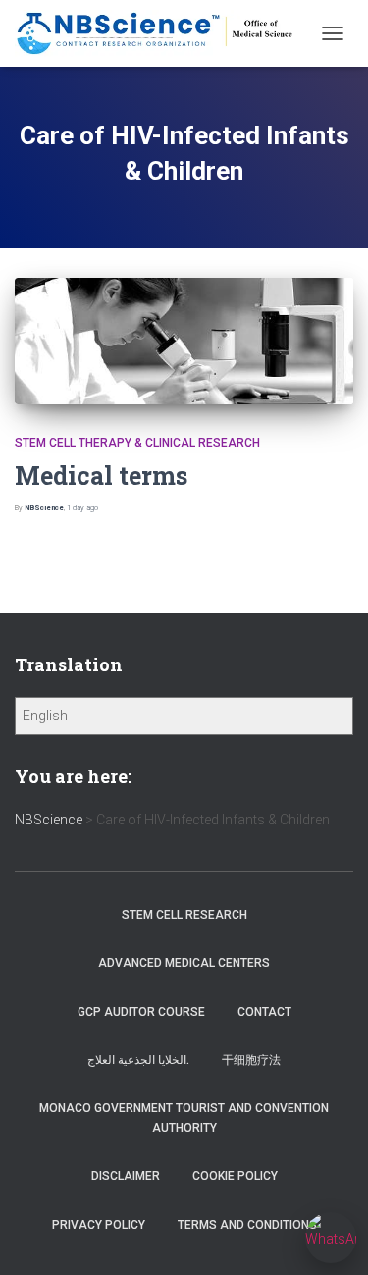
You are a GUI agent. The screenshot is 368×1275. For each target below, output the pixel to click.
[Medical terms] (184, 341)
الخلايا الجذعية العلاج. (138, 1060)
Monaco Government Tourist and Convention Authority (184, 1117)
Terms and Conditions (247, 1225)
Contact (264, 1012)
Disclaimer (125, 1176)
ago (82, 508)
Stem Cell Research (184, 915)
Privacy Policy (98, 1225)
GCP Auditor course (141, 1012)
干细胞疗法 (251, 1060)
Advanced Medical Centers (184, 963)
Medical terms (101, 475)
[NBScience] (163, 33)
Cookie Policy (235, 1176)
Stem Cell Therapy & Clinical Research (137, 443)
